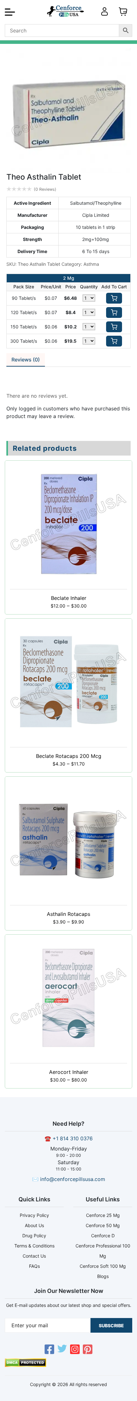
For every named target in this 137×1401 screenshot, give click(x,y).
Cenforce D (103, 1235)
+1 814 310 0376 (73, 1138)
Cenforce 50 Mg (103, 1225)
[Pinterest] (87, 1350)
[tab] (25, 360)
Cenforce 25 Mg (103, 1215)
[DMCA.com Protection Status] (25, 1365)
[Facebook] (49, 1350)
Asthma (91, 264)
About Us (34, 1225)
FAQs (34, 1266)
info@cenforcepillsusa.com (72, 1179)
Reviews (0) (25, 359)
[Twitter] (62, 1350)
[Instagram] (75, 1350)
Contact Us (34, 1256)
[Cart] (123, 14)
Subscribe (111, 1325)
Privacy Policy (34, 1215)
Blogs (103, 1276)
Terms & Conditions (34, 1245)
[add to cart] (114, 298)
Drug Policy (34, 1235)
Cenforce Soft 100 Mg (103, 1266)
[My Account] (104, 14)
